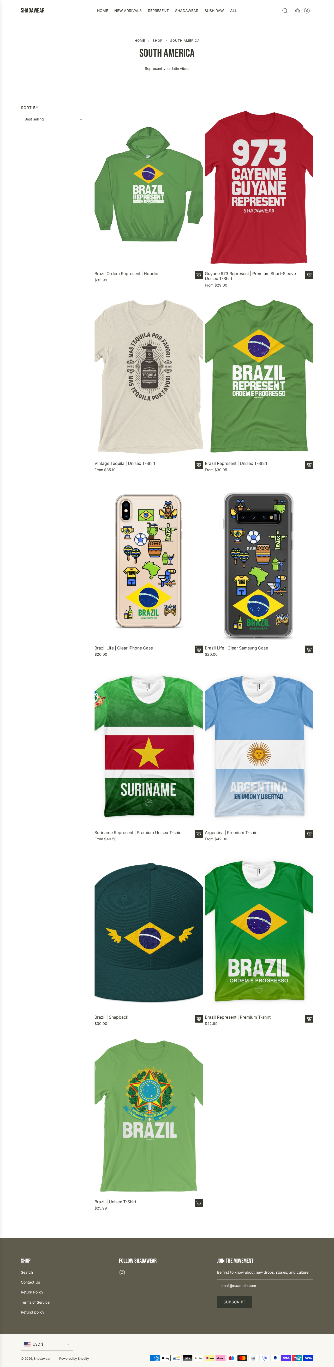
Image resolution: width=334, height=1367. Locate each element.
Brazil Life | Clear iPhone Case (123, 648)
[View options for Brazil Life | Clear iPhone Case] (199, 649)
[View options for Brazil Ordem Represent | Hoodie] (199, 275)
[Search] (285, 10)
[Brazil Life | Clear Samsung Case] (259, 561)
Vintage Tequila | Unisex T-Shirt (124, 463)
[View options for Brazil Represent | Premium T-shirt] (309, 1019)
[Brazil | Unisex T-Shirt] (148, 1115)
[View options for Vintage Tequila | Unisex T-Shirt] (199, 465)
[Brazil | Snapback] (148, 930)
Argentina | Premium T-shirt (231, 832)
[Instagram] (122, 1272)
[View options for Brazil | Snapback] (199, 1019)
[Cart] (297, 10)
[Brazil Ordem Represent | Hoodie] (148, 187)
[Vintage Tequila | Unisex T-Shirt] (148, 376)
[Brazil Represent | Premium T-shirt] (259, 930)
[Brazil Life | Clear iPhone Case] (148, 561)
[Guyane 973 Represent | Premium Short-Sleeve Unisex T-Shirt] (259, 187)
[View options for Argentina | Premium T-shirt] (309, 834)
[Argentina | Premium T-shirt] (259, 746)
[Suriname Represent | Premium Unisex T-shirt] (148, 746)
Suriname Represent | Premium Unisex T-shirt (138, 832)
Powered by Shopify (74, 1358)
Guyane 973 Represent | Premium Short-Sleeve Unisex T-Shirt (250, 276)
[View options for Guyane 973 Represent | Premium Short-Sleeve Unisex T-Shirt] (309, 275)
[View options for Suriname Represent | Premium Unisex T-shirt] (199, 834)
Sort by (30, 108)
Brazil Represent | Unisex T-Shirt (236, 463)
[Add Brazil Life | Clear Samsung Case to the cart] (309, 649)
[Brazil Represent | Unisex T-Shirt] (259, 376)
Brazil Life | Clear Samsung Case (236, 648)
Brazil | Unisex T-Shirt (115, 1201)
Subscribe (234, 1302)
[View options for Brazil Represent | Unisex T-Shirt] (309, 465)
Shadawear (33, 10)
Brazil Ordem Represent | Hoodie (126, 273)
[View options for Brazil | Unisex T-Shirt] (199, 1203)
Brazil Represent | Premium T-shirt (238, 1017)
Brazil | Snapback (111, 1017)
